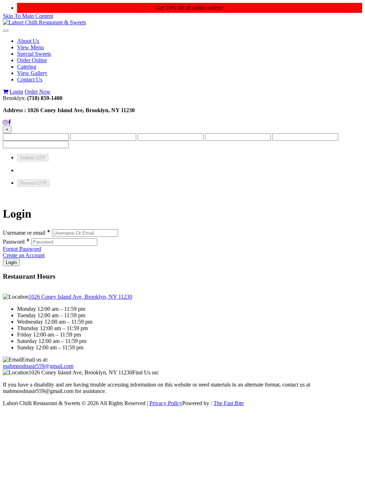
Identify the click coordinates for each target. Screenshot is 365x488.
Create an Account (24, 255)
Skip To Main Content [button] (28, 16)
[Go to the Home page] (44, 22)
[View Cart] (5, 92)
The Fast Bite (229, 403)
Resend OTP (33, 183)
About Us (28, 41)
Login (16, 92)
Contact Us (29, 79)
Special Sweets (34, 54)
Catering (26, 67)
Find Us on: (145, 372)
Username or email (27, 233)
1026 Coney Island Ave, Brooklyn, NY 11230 (80, 297)
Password (16, 242)
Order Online (32, 60)
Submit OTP (33, 157)
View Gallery (32, 73)
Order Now (38, 92)
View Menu (30, 47)
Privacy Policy (165, 403)
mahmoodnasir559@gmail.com (38, 366)
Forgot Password (22, 249)
